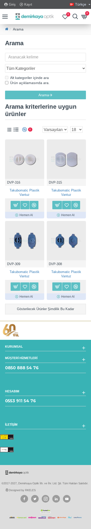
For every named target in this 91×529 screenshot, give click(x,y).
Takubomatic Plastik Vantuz (24, 192)
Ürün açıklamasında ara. (30, 83)
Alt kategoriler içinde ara (29, 78)
